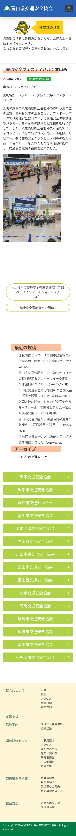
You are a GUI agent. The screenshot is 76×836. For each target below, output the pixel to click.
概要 (43, 694)
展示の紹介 (48, 782)
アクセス (46, 698)
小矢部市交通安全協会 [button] (35, 657)
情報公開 (46, 703)
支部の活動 (48, 807)
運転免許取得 (49, 749)
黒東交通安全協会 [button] (35, 477)
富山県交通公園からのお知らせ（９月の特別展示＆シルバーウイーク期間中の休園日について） (45, 378)
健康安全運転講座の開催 (37, 307)
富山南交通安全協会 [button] (35, 567)
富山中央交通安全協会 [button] (35, 554)
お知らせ (12, 716)
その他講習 (48, 761)
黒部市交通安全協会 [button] (35, 489)
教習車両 (46, 766)
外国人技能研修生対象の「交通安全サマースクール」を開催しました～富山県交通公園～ (45, 407)
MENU (69, 10)
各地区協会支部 (50, 803)
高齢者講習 (48, 757)
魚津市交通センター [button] (35, 502)
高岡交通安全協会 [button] (35, 606)
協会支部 (46, 707)
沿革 (43, 690)
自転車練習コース (52, 791)
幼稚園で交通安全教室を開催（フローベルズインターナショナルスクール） (38, 292)
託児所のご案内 (50, 786)
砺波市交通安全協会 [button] (35, 631)
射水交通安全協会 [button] (35, 593)
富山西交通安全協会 (38, 79)
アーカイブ (18, 456)
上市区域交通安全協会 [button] (35, 528)
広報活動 (46, 728)
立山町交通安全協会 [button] (35, 541)
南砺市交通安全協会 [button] (35, 644)
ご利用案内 (48, 740)
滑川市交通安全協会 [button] (35, 515)
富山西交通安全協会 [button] (35, 580)
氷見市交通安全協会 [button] (35, 618)
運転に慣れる (49, 753)
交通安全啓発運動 (52, 724)
